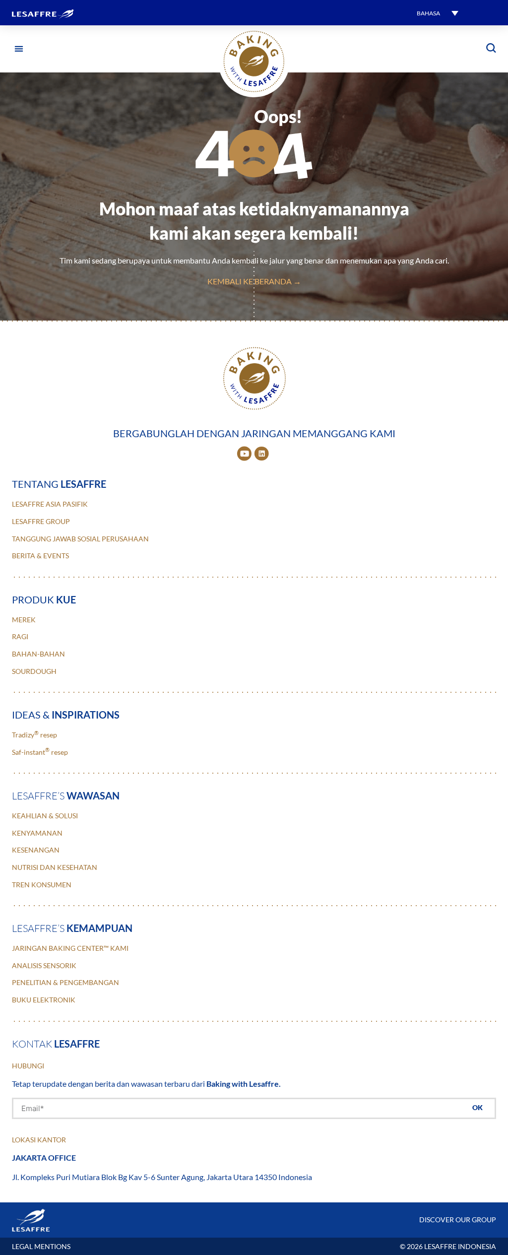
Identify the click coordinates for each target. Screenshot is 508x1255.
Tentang (59, 484)
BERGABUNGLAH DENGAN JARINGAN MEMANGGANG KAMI (254, 433)
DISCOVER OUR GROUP (457, 1219)
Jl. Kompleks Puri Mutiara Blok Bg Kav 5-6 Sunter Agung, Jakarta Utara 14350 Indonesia (162, 1177)
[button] (437, 12)
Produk (44, 599)
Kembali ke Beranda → (254, 281)
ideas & (66, 715)
